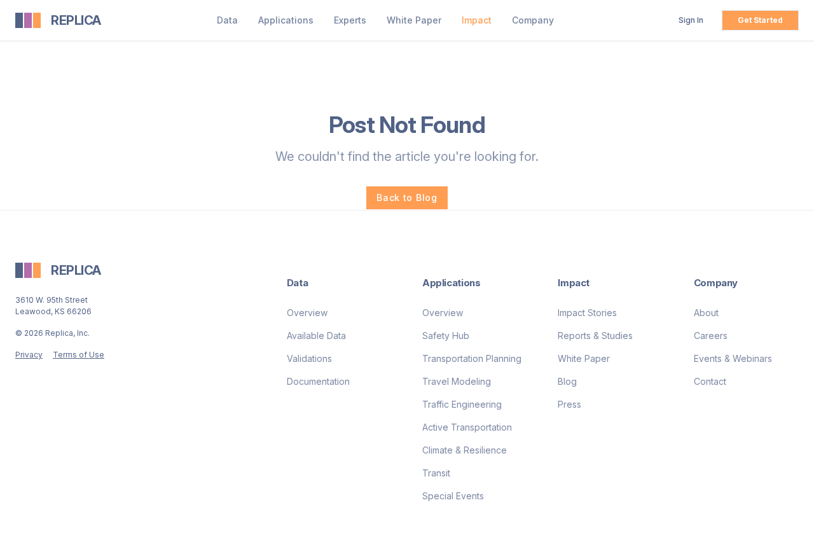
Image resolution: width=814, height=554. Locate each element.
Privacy (29, 354)
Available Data (316, 335)
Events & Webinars (733, 358)
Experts (350, 20)
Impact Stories (587, 312)
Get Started (760, 20)
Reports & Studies (595, 335)
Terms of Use (78, 354)
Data (227, 20)
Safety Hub (445, 335)
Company (533, 20)
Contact (710, 381)
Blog (567, 381)
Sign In (691, 20)
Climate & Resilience (464, 450)
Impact (477, 20)
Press (569, 404)
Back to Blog (406, 197)
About (706, 312)
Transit (436, 472)
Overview (307, 312)
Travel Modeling (456, 381)
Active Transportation (467, 427)
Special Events (453, 495)
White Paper (414, 20)
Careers (711, 335)
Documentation (318, 381)
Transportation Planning (471, 358)
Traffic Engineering (462, 404)
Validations (309, 358)
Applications (286, 20)
